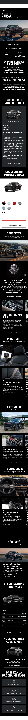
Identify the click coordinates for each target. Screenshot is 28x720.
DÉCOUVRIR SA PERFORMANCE (14, 293)
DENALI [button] (3, 2)
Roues (15, 197)
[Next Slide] (16, 93)
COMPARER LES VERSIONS (14, 632)
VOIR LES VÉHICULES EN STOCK (14, 48)
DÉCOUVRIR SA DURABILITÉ (14, 296)
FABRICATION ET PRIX (14, 44)
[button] (12, 39)
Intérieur (10, 197)
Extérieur (4, 197)
